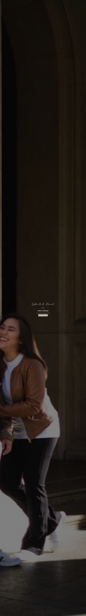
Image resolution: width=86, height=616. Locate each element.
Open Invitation (44, 315)
